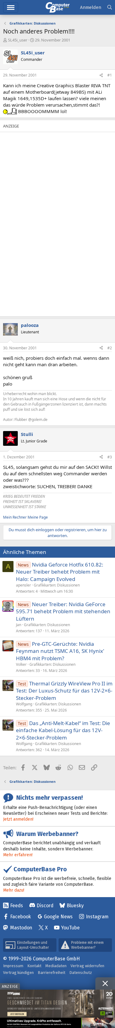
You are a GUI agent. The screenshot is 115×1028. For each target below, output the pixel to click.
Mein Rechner (15, 517)
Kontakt (34, 965)
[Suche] (109, 7)
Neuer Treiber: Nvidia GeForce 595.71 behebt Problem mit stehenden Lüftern (63, 611)
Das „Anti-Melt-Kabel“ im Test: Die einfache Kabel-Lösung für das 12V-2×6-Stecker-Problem (63, 730)
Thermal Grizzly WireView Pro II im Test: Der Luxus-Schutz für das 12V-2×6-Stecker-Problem (64, 691)
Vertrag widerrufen (87, 965)
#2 (109, 348)
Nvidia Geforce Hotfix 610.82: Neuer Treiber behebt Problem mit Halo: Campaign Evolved (59, 572)
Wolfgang (24, 704)
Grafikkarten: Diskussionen (57, 585)
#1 (109, 75)
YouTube (70, 928)
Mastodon (21, 928)
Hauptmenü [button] (10, 7)
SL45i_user (17, 40)
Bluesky (75, 905)
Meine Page (38, 517)
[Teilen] (101, 75)
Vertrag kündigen (18, 972)
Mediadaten (56, 965)
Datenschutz (80, 972)
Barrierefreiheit (51, 972)
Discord (44, 905)
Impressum (13, 965)
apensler (23, 585)
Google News (58, 917)
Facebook (20, 917)
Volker (21, 664)
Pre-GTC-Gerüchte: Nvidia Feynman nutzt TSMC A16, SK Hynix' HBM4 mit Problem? (60, 651)
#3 (109, 457)
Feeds (16, 905)
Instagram (97, 917)
